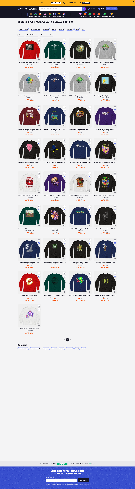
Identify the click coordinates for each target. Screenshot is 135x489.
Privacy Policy (64, 484)
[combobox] (60, 9)
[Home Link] (31, 9)
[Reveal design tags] (39, 59)
